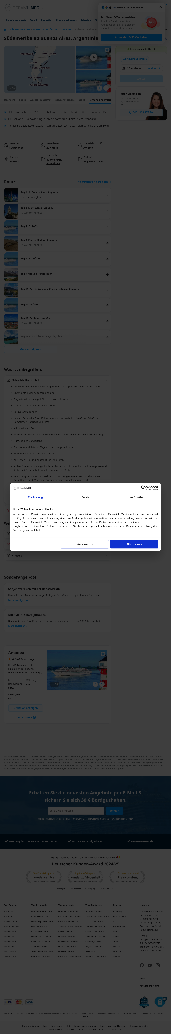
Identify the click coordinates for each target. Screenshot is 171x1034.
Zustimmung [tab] (35, 497)
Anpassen (83, 544)
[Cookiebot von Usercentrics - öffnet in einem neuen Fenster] (143, 487)
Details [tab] (85, 497)
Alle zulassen (134, 544)
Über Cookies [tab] (136, 497)
